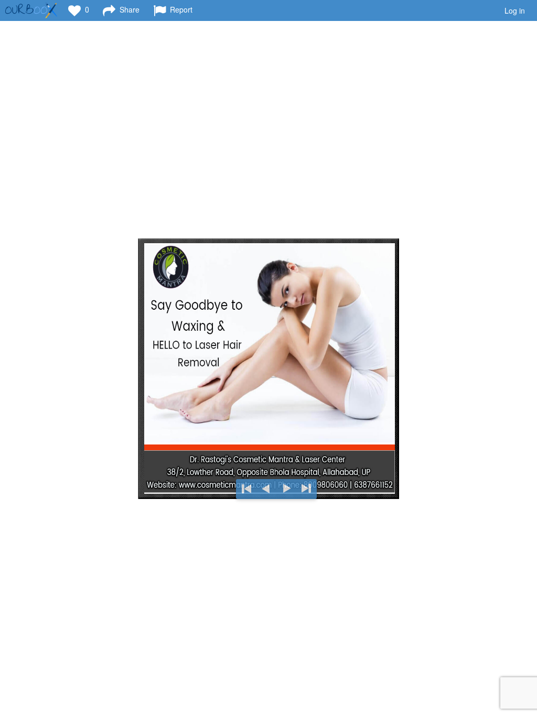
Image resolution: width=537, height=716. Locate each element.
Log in (514, 10)
